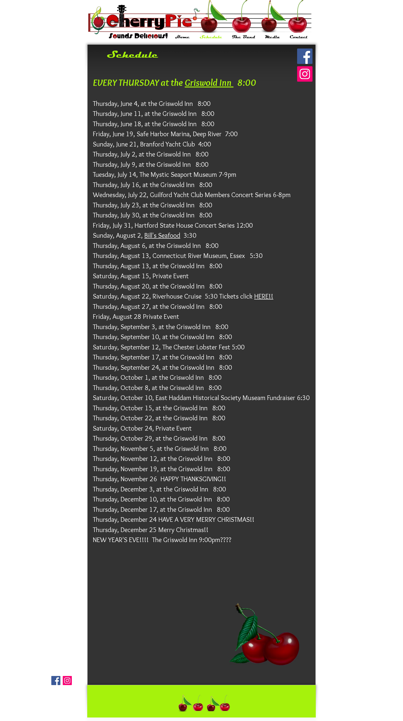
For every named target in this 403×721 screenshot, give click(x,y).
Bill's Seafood (162, 235)
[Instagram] (305, 74)
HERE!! (263, 296)
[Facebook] (305, 56)
